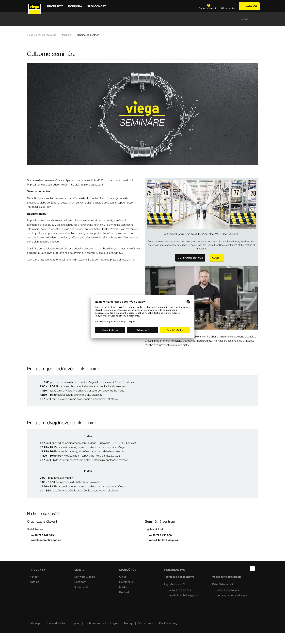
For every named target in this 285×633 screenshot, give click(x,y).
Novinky (35, 576)
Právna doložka (55, 623)
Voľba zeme (145, 623)
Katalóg (34, 581)
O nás (123, 576)
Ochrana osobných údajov (102, 623)
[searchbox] (139, 19)
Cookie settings (169, 623)
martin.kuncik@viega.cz (183, 595)
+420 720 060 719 (180, 590)
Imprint (75, 623)
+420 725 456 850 (160, 535)
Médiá (123, 587)
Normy (128, 623)
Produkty (37, 569)
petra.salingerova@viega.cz (234, 595)
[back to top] (252, 568)
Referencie (126, 581)
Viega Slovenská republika (41, 34)
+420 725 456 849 (228, 590)
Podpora (66, 34)
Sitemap (35, 623)
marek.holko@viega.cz (163, 540)
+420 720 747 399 (42, 535)
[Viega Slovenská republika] (34, 6)
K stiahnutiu (81, 587)
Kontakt (124, 592)
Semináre (80, 581)
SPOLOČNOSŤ (128, 569)
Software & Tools (84, 576)
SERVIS (79, 569)
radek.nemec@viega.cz (46, 540)
